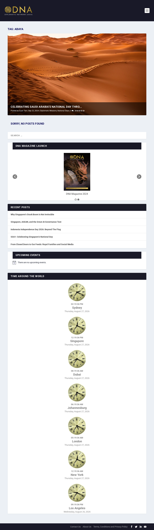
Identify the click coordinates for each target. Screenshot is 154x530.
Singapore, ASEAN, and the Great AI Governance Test (36, 222)
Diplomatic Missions (48, 111)
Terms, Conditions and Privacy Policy (110, 526)
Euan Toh (23, 111)
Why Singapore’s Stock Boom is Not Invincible (32, 214)
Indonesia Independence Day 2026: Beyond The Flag (36, 229)
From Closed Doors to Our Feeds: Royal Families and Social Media (42, 244)
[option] (77, 175)
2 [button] (78, 199)
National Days (63, 111)
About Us (87, 526)
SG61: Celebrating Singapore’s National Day (32, 237)
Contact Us (75, 526)
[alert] (77, 262)
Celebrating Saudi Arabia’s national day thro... (46, 106)
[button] (15, 176)
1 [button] (76, 199)
